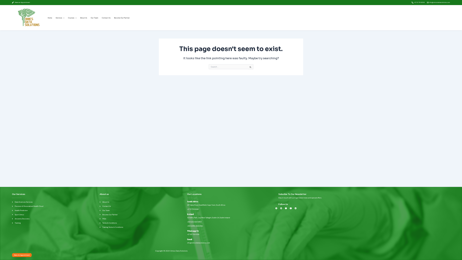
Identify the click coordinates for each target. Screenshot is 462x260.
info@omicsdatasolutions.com (198, 243)
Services (59, 18)
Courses (71, 18)
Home (50, 18)
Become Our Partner (122, 18)
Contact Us (106, 18)
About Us (83, 18)
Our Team (94, 18)
